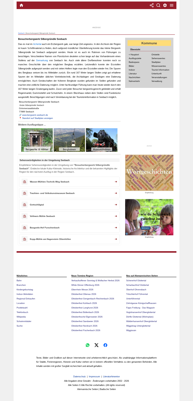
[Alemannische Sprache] (149, 173)
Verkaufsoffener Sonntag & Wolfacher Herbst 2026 (95, 280)
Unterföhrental (133, 298)
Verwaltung (157, 81)
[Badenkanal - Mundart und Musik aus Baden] (149, 217)
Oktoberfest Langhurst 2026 (84, 307)
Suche (20, 326)
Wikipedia (21, 317)
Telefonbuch (22, 312)
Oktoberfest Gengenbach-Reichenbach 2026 (92, 298)
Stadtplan (156, 62)
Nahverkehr (134, 81)
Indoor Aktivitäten (25, 294)
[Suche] (158, 5)
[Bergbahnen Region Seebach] (69, 151)
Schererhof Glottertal (136, 280)
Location (21, 303)
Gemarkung (42, 60)
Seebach (21, 33)
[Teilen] (151, 5)
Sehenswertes (158, 58)
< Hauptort (134, 54)
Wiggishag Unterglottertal (138, 326)
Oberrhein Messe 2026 (82, 289)
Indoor (132, 70)
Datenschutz (79, 376)
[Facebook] (105, 345)
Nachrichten (134, 77)
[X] (96, 345)
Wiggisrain (131, 330)
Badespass (134, 62)
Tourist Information (160, 70)
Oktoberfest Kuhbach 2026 (84, 303)
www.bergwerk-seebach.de (35, 115)
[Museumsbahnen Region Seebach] (101, 151)
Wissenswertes (159, 66)
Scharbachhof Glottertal (137, 285)
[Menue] (171, 5)
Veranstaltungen (159, 77)
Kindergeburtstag (25, 289)
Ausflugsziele (135, 58)
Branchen (21, 285)
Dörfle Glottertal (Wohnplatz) (139, 317)
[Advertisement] (96, 19)
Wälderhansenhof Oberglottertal (141, 321)
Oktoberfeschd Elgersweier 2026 (87, 317)
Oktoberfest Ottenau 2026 (83, 294)
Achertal (37, 44)
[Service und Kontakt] (165, 5)
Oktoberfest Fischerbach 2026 (85, 330)
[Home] (21, 5)
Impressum (94, 376)
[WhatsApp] (87, 345)
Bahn (19, 280)
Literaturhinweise (111, 376)
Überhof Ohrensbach (136, 289)
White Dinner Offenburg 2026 (85, 285)
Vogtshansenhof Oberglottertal (140, 312)
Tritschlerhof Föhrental (137, 294)
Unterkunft (156, 73)
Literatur (133, 73)
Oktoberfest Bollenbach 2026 (85, 312)
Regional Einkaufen (26, 298)
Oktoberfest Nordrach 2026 (84, 326)
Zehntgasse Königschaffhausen (141, 303)
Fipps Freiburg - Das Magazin (140, 307)
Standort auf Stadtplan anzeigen (37, 118)
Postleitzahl (22, 307)
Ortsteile (156, 54)
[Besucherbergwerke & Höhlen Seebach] (37, 151)
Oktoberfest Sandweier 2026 (85, 321)
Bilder (131, 66)
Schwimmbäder (24, 321)
